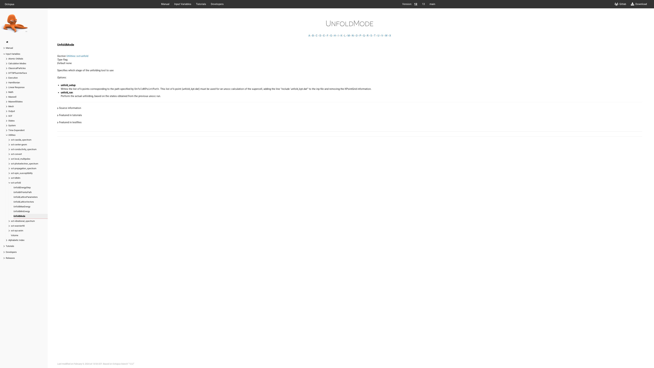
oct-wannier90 (18, 226)
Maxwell (12, 97)
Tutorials (201, 4)
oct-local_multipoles (20, 159)
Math (10, 92)
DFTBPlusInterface (17, 73)
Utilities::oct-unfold (77, 56)
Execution (13, 77)
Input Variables (182, 4)
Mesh (11, 106)
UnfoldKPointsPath (22, 192)
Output (11, 111)
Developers (217, 4)
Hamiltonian (14, 82)
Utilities (11, 135)
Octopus (9, 4)
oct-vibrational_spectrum (23, 221)
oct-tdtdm (15, 178)
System (12, 125)
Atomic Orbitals (15, 58)
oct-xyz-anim (17, 230)
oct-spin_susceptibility (22, 173)
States (11, 120)
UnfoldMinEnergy (21, 211)
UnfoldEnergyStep (22, 187)
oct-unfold (16, 182)
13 (423, 4)
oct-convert (16, 154)
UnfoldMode (19, 216)
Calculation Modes (17, 63)
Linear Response (16, 87)
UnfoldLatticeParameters (25, 197)
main (432, 4)
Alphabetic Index (16, 240)
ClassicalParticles (17, 68)
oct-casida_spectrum (21, 140)
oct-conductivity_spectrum (23, 149)
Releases (10, 258)
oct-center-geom (19, 144)
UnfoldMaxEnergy (21, 206)
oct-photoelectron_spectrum (24, 163)
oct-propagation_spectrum (23, 168)
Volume (14, 235)
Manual (165, 4)
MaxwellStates (15, 101)
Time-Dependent (16, 130)
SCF (10, 116)
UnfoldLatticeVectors (23, 202)
